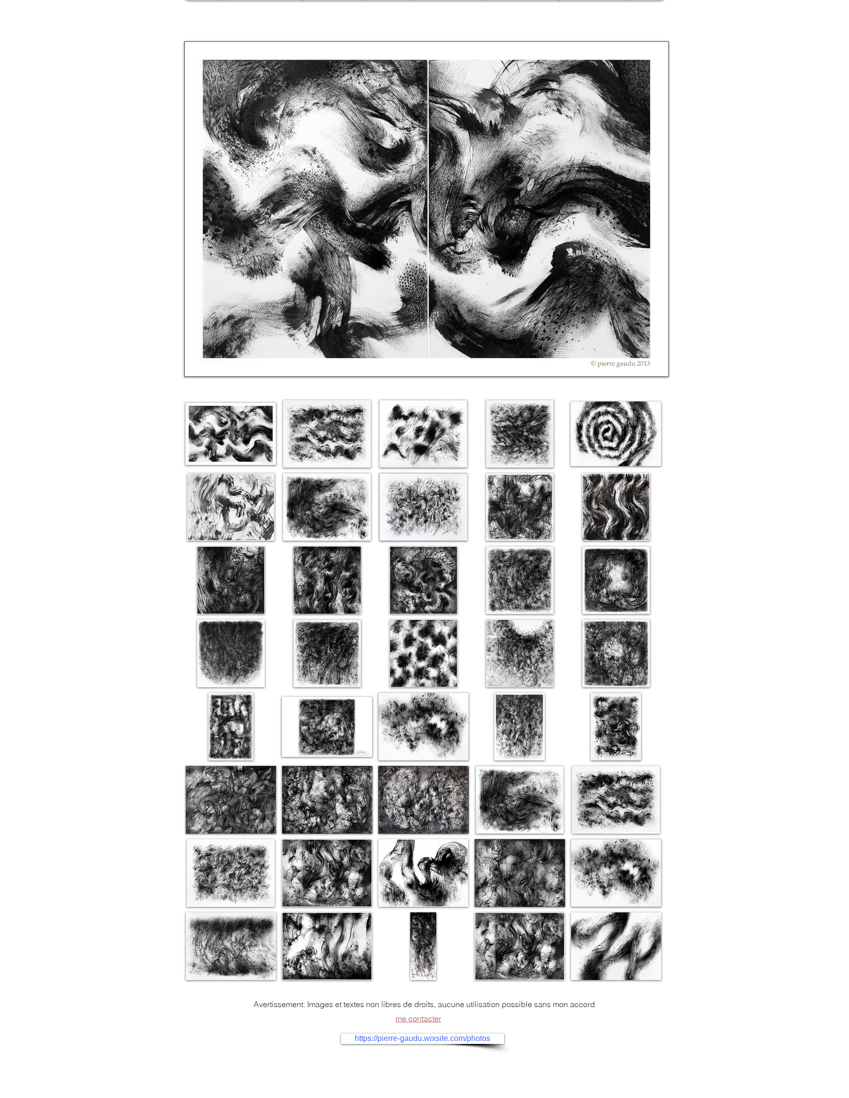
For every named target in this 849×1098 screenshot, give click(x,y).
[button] (426, 209)
